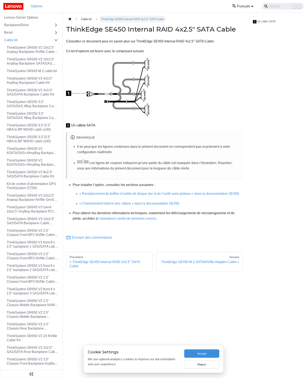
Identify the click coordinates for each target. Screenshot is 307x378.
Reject (202, 364)
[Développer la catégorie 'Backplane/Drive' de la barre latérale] (56, 25)
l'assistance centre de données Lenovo (127, 218)
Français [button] (243, 6)
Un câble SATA (265, 21)
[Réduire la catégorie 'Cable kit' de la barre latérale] (56, 40)
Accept (201, 353)
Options (36, 6)
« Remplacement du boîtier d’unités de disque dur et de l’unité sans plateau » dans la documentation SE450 (159, 193)
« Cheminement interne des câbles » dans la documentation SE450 (129, 203)
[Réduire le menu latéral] (31, 374)
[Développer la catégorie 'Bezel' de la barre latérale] (56, 32)
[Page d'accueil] (70, 19)
